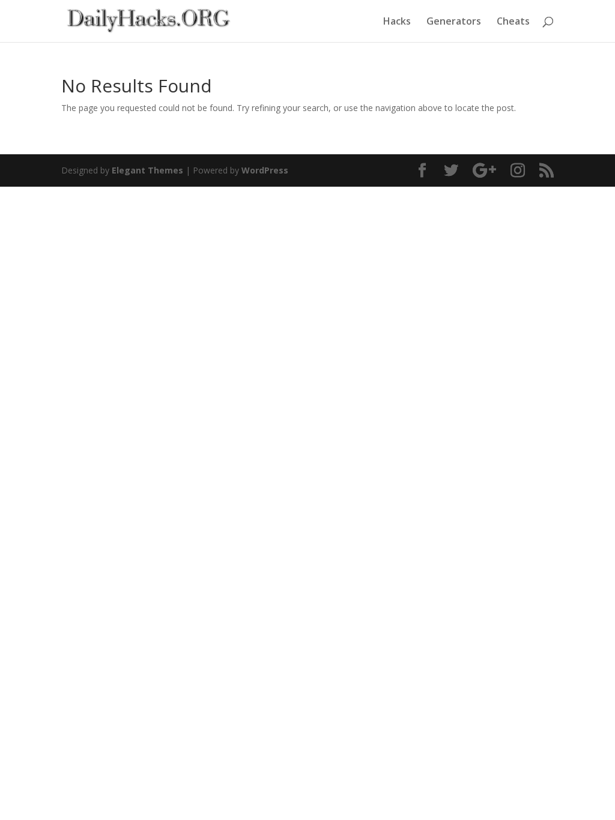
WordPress (264, 170)
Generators (453, 22)
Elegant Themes (147, 170)
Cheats (513, 22)
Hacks (397, 22)
